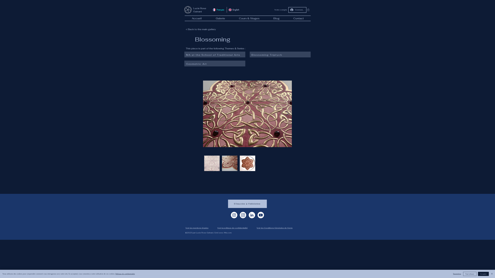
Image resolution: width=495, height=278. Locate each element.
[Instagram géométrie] (243, 215)
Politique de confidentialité (125, 274)
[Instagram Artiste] (234, 215)
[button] (308, 9)
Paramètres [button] (457, 274)
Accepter (483, 274)
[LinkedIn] (252, 215)
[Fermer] (491, 274)
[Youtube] (261, 215)
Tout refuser (469, 274)
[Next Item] (287, 113)
